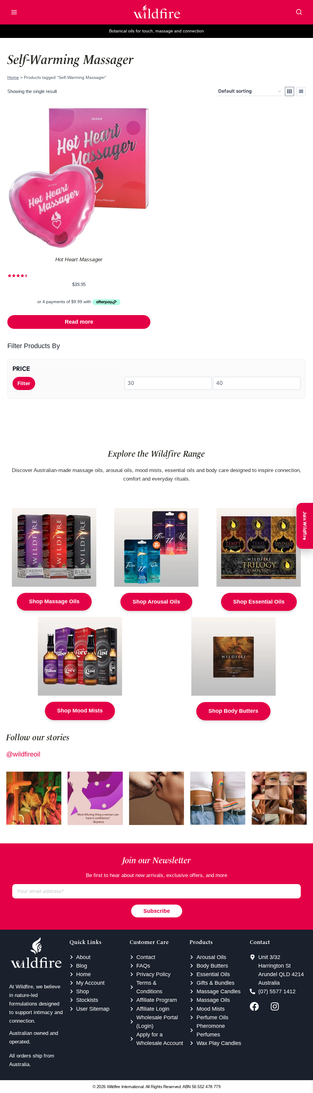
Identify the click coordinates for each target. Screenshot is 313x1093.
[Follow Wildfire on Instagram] (279, 1006)
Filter (23, 383)
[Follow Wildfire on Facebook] (258, 1006)
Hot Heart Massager (79, 259)
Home (13, 77)
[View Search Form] (299, 12)
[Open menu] (14, 12)
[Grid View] (289, 91)
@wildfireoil (23, 754)
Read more (79, 322)
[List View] (301, 91)
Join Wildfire (305, 525)
